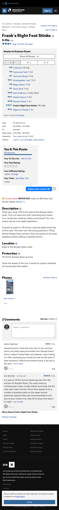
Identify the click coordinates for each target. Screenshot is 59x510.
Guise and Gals (20, 72)
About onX (7, 484)
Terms (35, 507)
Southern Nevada (29, 24)
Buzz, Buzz (18, 88)
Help (5, 435)
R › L (29, 62)
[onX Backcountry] (10, 3)
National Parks (36, 451)
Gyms (5, 439)
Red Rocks (6, 27)
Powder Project (36, 447)
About (5, 431)
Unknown (17, 67)
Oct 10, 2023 (18, 364)
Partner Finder (8, 443)
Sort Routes (19, 115)
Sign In (47, 10)
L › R (12, 62)
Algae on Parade (20, 109)
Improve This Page (48, 26)
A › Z (46, 62)
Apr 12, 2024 (18, 402)
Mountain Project (36, 431)
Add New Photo (49, 277)
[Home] (14, 10)
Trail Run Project (36, 443)
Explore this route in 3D (39, 189)
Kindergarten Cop (21, 80)
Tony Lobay (17, 136)
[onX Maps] (9, 467)
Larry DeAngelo (26, 140)
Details (19, 201)
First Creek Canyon (19, 27)
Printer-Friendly (9, 417)
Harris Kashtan (11, 344)
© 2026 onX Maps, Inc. (22, 507)
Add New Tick (22, 178)
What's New (7, 447)
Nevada (17, 24)
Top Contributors (9, 451)
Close (29, 502)
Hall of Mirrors (19, 93)
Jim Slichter (9, 376)
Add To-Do (26, 158)
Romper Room (19, 101)
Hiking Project (35, 439)
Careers (6, 488)
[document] (29, 498)
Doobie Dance (19, 97)
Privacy (42, 507)
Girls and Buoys (20, 76)
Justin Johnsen (38, 140)
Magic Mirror (19, 84)
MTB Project (35, 435)
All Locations (7, 24)
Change (14, 174)
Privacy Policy (20, 496)
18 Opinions (9, 152)
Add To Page (50, 30)
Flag (53, 369)
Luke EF (16, 140)
